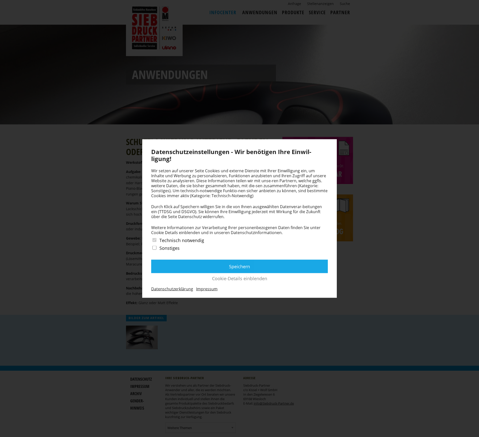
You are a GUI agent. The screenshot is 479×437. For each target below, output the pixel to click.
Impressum (207, 289)
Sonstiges (169, 248)
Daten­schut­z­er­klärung (172, 289)
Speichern (239, 266)
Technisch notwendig (181, 240)
